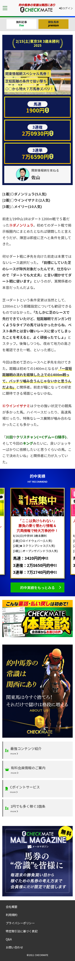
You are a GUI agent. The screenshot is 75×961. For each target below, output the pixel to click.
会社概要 (11, 906)
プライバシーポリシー (20, 923)
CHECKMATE (41, 955)
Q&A (9, 939)
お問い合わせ (14, 947)
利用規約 (11, 915)
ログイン (67, 8)
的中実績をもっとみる (37, 587)
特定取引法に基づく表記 (22, 931)
